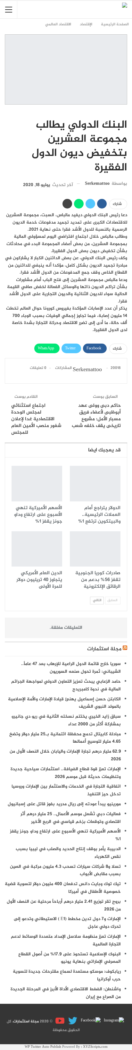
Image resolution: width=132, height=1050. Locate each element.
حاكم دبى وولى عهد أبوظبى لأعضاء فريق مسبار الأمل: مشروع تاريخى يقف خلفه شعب (96, 416)
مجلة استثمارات (104, 649)
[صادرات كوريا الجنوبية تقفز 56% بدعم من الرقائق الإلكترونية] (95, 549)
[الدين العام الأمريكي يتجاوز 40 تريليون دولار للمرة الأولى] (37, 549)
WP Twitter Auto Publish (43, 1047)
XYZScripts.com (95, 1047)
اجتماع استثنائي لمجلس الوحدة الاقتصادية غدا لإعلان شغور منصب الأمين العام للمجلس (36, 419)
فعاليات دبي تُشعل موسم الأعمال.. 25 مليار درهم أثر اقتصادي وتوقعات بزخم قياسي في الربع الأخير (71, 817)
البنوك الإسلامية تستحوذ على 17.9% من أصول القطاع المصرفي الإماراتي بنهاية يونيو (69, 958)
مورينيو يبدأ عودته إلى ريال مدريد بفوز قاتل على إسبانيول (64, 804)
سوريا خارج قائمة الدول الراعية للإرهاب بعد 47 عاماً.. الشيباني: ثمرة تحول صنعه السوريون (71, 667)
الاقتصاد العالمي (125, 111)
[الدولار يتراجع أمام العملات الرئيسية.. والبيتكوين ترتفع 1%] (95, 483)
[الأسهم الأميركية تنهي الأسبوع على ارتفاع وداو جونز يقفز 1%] (37, 483)
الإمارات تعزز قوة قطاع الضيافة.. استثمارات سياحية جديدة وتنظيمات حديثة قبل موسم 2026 (66, 773)
